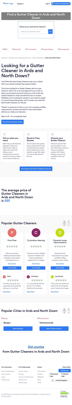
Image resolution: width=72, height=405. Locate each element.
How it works (5, 374)
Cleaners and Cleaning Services (20, 58)
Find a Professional (7, 371)
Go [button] (50, 31)
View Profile (12, 268)
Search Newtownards (54, 328)
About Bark (41, 371)
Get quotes (36, 346)
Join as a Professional (26, 377)
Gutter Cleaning (38, 58)
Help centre (23, 380)
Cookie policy (45, 394)
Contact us (64, 370)
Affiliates (40, 377)
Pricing (21, 374)
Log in (48, 4)
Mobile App (5, 380)
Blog (39, 380)
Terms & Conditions (32, 394)
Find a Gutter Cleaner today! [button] (12, 122)
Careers (40, 374)
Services (4, 58)
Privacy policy (6, 396)
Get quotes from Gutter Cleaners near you (36, 169)
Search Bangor (18, 328)
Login (3, 377)
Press (39, 383)
